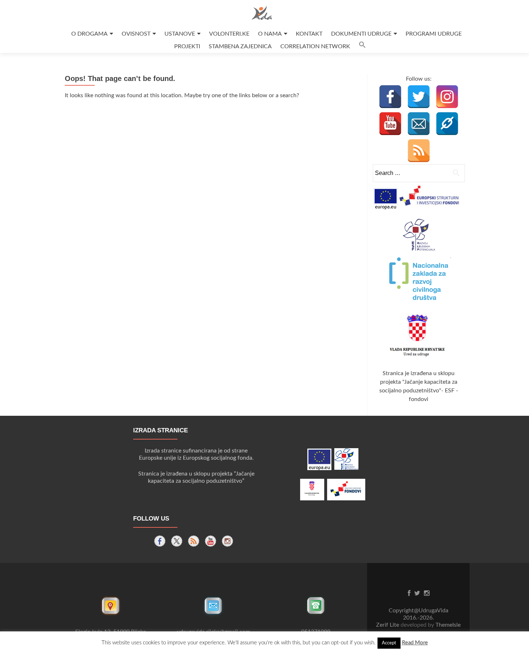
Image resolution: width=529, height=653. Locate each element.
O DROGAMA (89, 34)
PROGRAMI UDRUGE (434, 34)
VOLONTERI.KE (229, 34)
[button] (362, 46)
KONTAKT (309, 34)
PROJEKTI (187, 46)
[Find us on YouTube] (210, 541)
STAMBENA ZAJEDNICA (240, 46)
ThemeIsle (448, 625)
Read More (415, 642)
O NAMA (270, 34)
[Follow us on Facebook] (160, 541)
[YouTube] (390, 123)
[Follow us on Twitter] (176, 541)
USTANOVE (179, 34)
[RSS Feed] (418, 150)
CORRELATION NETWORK (315, 46)
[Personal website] (447, 123)
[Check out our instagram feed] (227, 541)
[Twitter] (418, 96)
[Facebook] (390, 96)
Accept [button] (389, 643)
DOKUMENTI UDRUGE (361, 34)
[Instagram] (447, 96)
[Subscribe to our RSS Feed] (193, 541)
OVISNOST (136, 34)
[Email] (418, 123)
